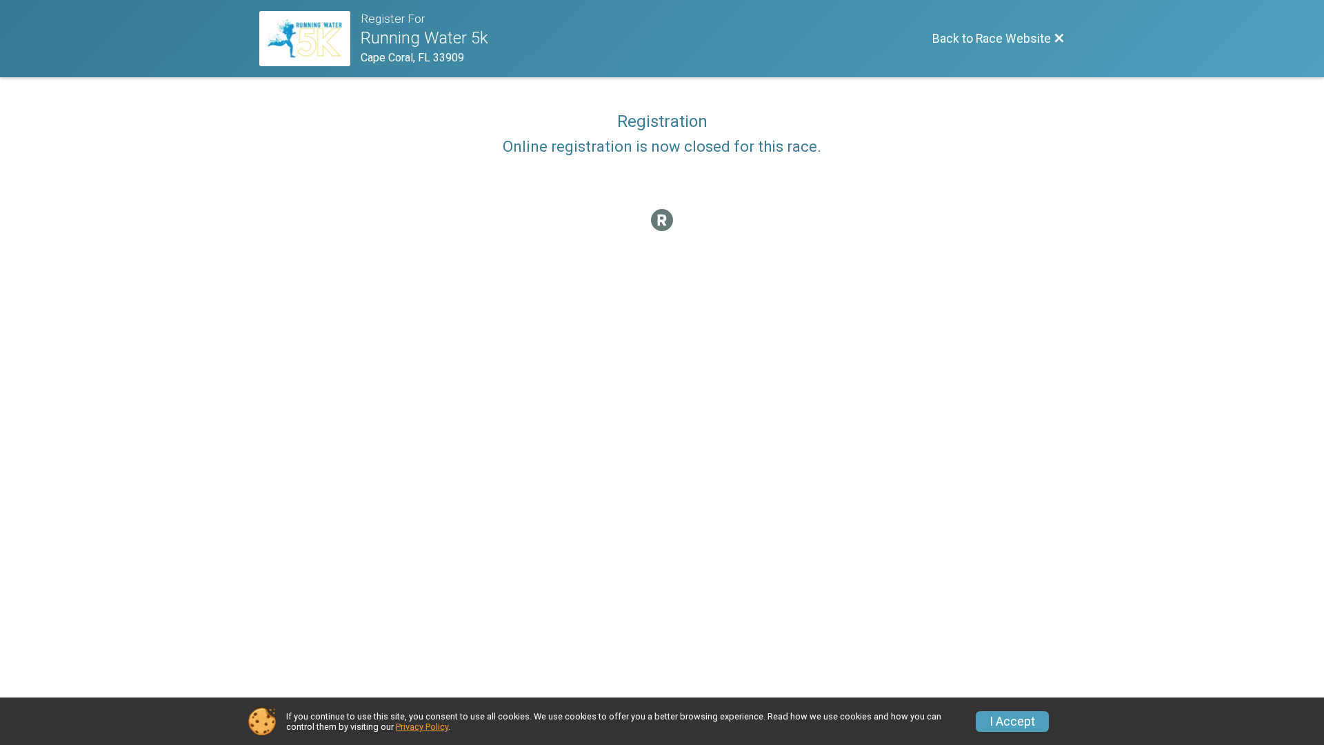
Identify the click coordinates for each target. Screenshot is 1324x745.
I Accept (1012, 721)
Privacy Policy (422, 727)
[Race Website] (310, 38)
